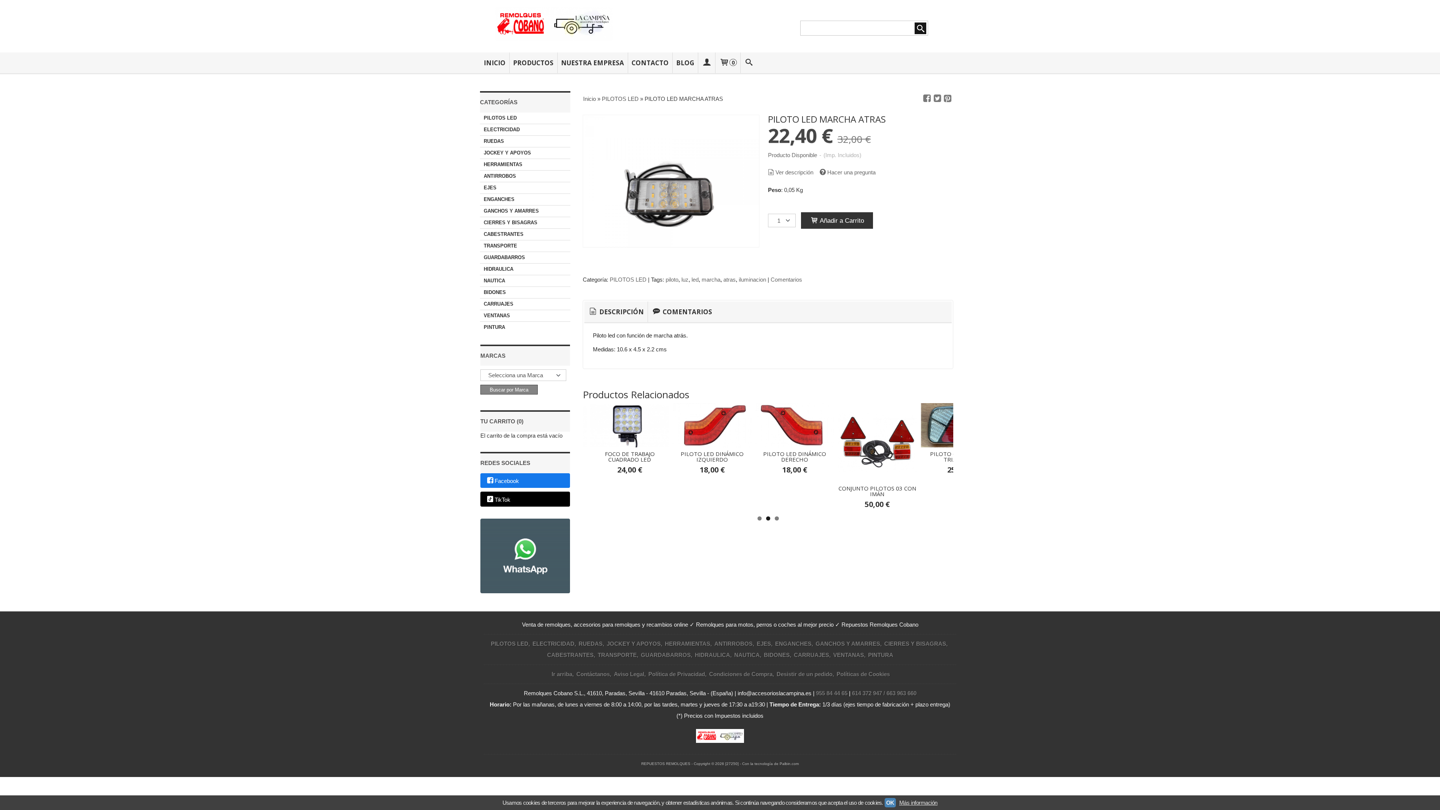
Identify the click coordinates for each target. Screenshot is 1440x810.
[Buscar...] (749, 62)
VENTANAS (497, 315)
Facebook (507, 481)
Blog (685, 62)
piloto (672, 279)
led (695, 279)
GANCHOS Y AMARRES (511, 211)
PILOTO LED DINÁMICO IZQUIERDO (712, 456)
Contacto (650, 62)
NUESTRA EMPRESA (592, 62)
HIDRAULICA (498, 269)
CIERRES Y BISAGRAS (510, 222)
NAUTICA (494, 281)
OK (890, 803)
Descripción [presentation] (621, 312)
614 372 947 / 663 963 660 (884, 693)
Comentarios (786, 279)
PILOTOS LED (500, 118)
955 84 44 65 (832, 693)
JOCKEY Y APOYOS (507, 153)
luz (684, 279)
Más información (918, 803)
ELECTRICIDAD (502, 129)
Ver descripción (794, 172)
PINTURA (494, 327)
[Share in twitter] (937, 98)
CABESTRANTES (504, 234)
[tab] (616, 312)
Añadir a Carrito (841, 220)
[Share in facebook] (927, 98)
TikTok (502, 499)
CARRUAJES (498, 304)
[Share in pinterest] (947, 98)
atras (729, 279)
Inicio (495, 62)
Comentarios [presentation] (686, 312)
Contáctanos (593, 674)
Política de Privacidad (676, 674)
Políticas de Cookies (863, 674)
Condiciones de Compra (740, 674)
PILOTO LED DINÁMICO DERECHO (794, 456)
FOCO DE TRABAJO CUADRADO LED (630, 456)
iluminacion (752, 279)
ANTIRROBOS (500, 176)
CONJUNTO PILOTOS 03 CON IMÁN (877, 491)
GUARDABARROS (504, 257)
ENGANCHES (499, 199)
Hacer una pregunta (851, 172)
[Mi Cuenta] (706, 62)
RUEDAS (494, 141)
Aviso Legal (629, 674)
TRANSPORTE (500, 246)
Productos (533, 62)
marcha (711, 279)
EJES (490, 187)
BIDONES (495, 292)
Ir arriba (562, 674)
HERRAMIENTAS (503, 164)
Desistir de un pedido (804, 674)
